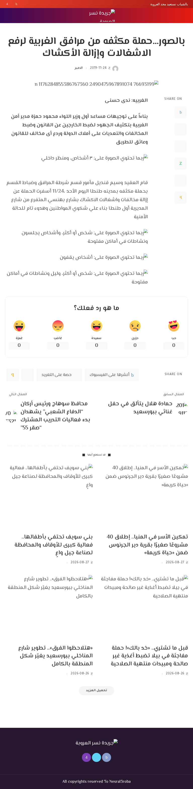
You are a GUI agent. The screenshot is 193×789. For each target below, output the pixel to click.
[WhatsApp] (181, 163)
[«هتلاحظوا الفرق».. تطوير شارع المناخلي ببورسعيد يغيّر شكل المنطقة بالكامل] (49, 608)
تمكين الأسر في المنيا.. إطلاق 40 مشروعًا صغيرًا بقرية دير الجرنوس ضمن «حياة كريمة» (147, 545)
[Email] (181, 198)
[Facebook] (16, 4)
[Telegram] (181, 181)
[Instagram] (7, 4)
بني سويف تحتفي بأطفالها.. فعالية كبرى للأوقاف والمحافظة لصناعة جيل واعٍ (54, 545)
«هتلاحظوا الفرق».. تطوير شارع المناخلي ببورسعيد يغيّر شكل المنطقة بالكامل (55, 656)
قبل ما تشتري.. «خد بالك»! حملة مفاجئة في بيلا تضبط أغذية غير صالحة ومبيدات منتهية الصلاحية (149, 656)
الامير (79, 68)
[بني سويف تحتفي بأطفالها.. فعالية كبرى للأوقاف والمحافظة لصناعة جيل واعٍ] (49, 497)
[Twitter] (11, 4)
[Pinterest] (181, 146)
